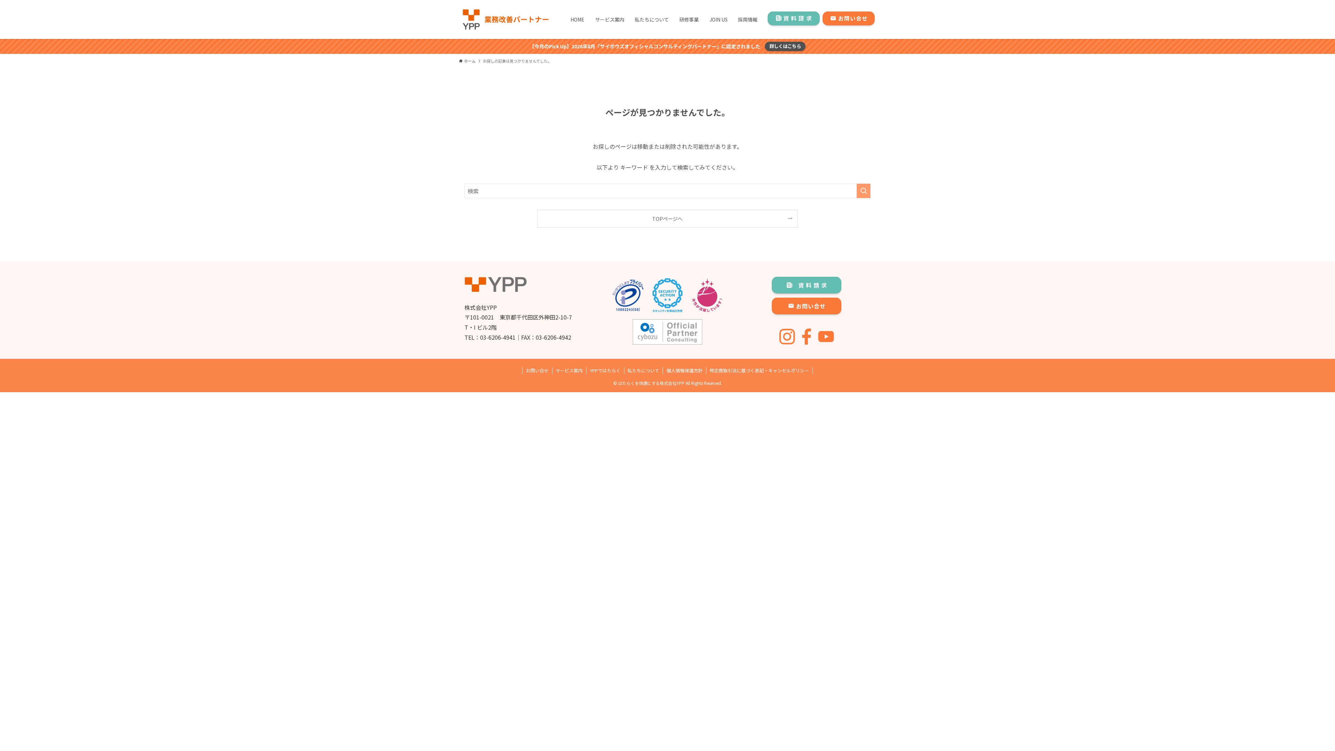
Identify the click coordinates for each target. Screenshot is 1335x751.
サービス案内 (569, 370)
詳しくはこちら (785, 46)
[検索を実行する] (864, 191)
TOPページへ (667, 218)
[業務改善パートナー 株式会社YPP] (505, 19)
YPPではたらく (605, 370)
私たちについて (643, 370)
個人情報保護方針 (684, 370)
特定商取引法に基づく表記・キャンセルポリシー (759, 370)
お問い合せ (537, 370)
